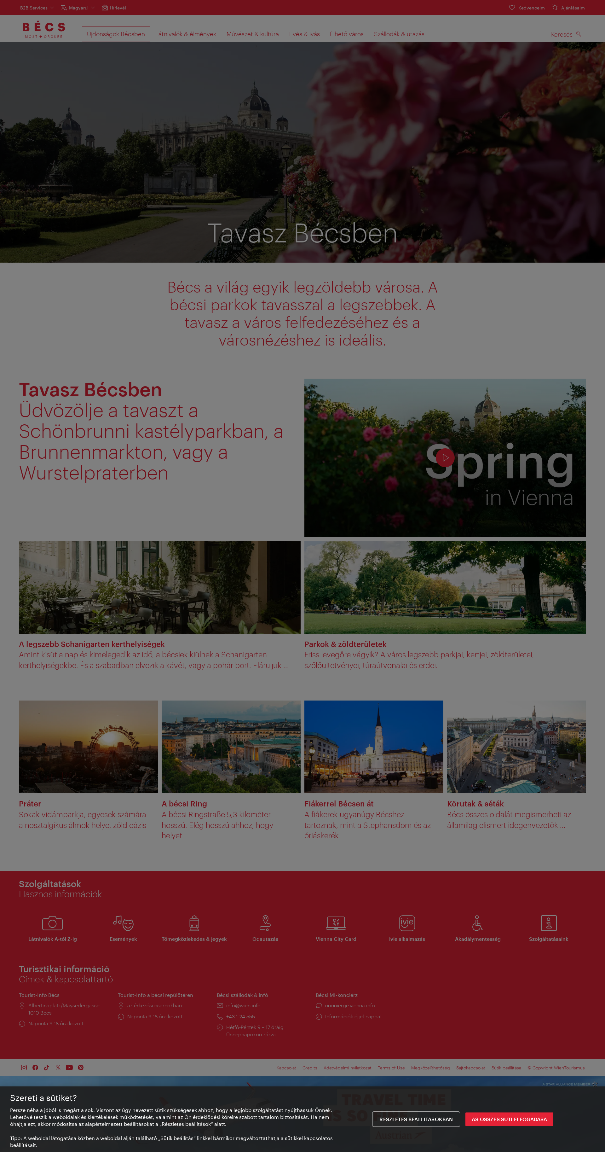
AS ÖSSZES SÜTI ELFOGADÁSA (509, 1119)
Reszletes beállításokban (416, 1119)
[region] (302, 1119)
